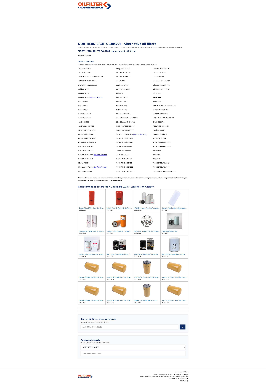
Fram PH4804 (121, 81)
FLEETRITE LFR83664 (123, 77)
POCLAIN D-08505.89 (161, 126)
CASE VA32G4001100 (86, 126)
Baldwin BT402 (83, 97)
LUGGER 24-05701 (159, 73)
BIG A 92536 (83, 109)
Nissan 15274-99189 (160, 109)
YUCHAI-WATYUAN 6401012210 (164, 171)
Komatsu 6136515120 (124, 146)
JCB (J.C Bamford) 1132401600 (127, 118)
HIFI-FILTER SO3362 (123, 114)
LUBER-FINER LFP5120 (124, 163)
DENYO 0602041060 (86, 146)
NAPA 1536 (157, 101)
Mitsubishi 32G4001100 (161, 85)
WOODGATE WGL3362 (161, 163)
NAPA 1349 (157, 93)
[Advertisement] (133, 25)
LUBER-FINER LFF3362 (124, 159)
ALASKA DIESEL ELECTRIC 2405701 (91, 77)
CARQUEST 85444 (84, 55)
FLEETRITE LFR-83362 (123, 73)
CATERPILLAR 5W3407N (87, 142)
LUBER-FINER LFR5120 (161, 68)
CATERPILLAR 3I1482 (86, 134)
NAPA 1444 (157, 97)
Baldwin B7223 (83, 89)
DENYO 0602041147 (86, 151)
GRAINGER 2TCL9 (122, 85)
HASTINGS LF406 (122, 101)
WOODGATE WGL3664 (161, 167)
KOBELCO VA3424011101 (125, 130)
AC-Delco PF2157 (84, 73)
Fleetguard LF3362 (85, 171)
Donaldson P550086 (85, 155)
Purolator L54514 (159, 130)
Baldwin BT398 (83, 93)
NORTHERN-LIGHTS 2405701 (163, 118)
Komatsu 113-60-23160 (124, 134)
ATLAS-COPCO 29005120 (87, 85)
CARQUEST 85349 (84, 114)
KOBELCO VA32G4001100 (125, 126)
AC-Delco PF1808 (84, 68)
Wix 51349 (157, 151)
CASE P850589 (83, 122)
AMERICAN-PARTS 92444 (87, 81)
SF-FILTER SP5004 (159, 138)
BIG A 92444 (83, 105)
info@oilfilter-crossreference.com (178, 378)
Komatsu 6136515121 (124, 151)
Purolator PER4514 (160, 134)
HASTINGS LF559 (122, 105)
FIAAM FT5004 (83, 163)
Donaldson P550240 (85, 159)
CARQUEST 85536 (84, 118)
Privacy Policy (184, 380)
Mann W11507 (158, 77)
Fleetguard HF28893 (85, 167)
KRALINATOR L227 (122, 155)
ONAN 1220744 (159, 122)
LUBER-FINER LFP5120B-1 (125, 171)
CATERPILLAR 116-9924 (86, 130)
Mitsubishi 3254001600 (161, 81)
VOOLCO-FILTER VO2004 (162, 142)
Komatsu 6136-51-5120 (124, 138)
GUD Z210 (119, 93)
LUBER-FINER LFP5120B (124, 167)
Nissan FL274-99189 (160, 114)
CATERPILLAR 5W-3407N (87, 138)
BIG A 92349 (83, 101)
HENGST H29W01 (122, 109)
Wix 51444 (157, 155)
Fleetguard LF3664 (122, 68)
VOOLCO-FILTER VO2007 (162, 146)
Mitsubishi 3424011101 (161, 89)
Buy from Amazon (96, 97)
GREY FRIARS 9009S (123, 89)
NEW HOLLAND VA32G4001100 (164, 105)
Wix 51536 (157, 159)
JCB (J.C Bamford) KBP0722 (125, 122)
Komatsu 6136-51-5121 (124, 142)
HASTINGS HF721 (122, 97)
